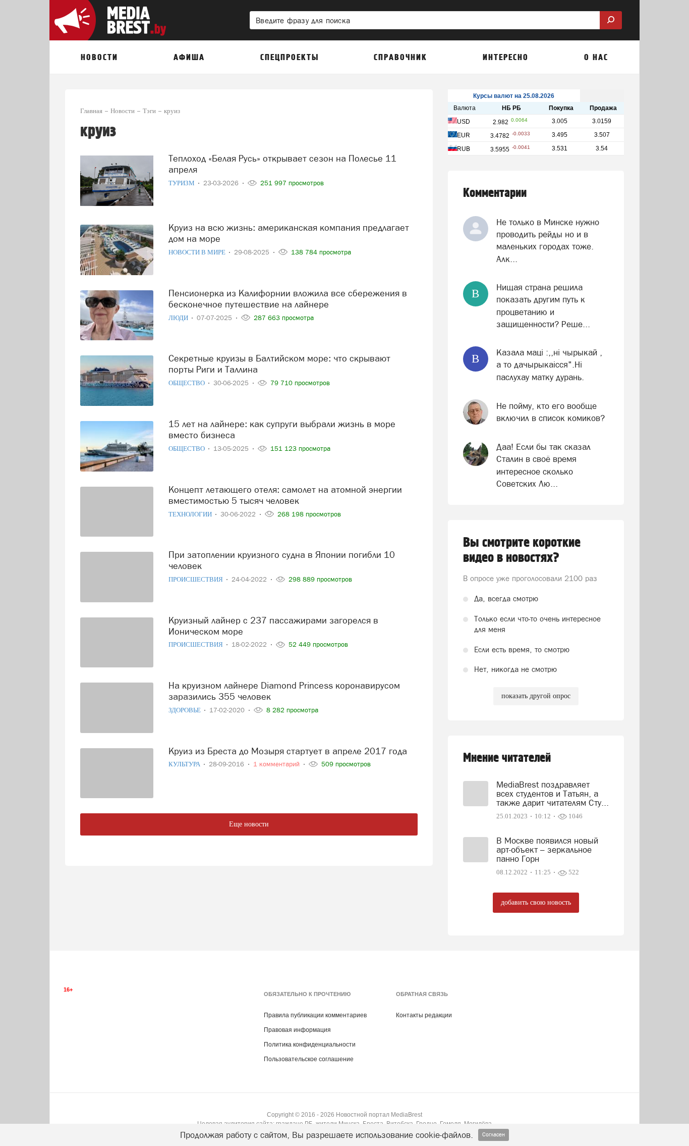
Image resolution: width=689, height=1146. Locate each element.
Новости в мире (197, 252)
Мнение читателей (507, 758)
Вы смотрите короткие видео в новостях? (522, 550)
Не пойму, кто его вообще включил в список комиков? (550, 412)
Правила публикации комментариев (315, 1015)
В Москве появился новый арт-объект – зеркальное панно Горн (547, 849)
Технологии (190, 514)
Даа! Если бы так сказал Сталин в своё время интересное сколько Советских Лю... (543, 465)
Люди (179, 318)
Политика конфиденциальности (310, 1044)
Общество (187, 383)
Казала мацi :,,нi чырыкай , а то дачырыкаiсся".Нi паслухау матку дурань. (549, 364)
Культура (185, 764)
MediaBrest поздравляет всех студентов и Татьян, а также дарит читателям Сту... (552, 793)
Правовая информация (297, 1029)
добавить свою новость (536, 902)
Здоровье (185, 710)
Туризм (182, 183)
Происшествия (196, 579)
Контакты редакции (424, 1015)
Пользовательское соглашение (309, 1059)
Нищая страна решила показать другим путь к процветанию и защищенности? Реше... (543, 305)
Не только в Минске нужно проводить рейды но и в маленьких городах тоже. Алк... (547, 240)
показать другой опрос (535, 696)
